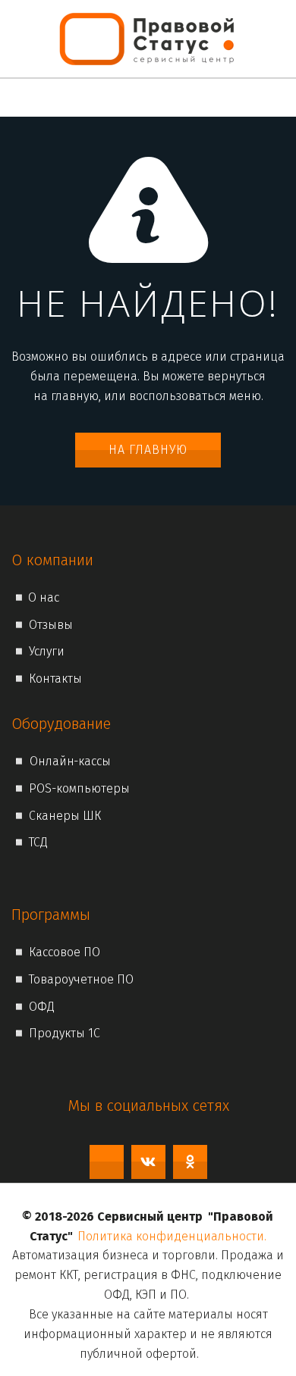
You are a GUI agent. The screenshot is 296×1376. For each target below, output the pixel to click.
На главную (148, 450)
